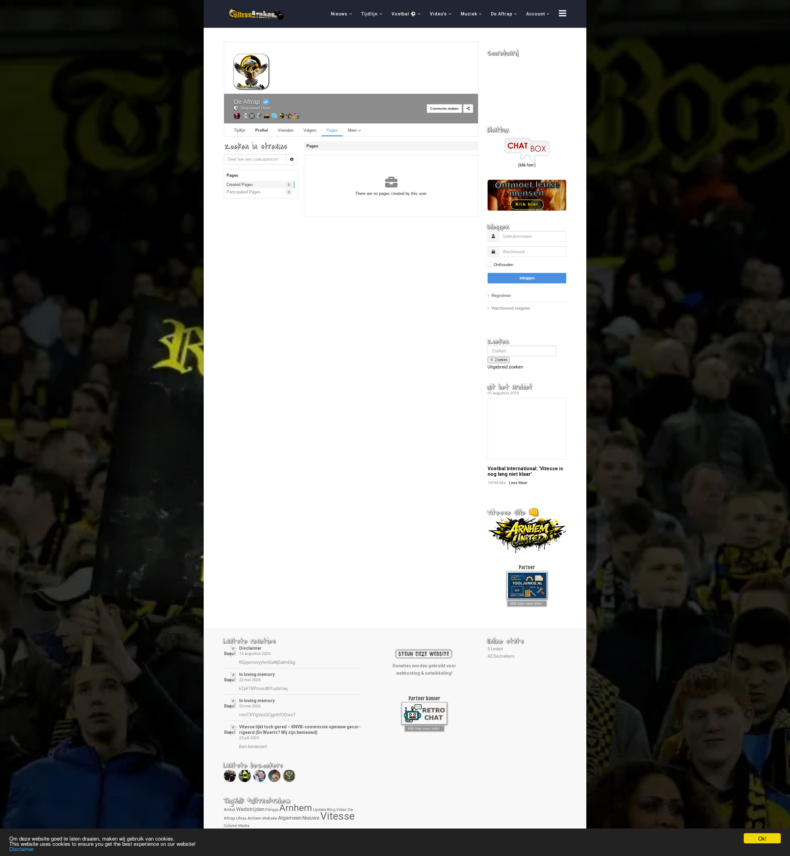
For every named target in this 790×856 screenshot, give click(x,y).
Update (319, 809)
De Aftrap (501, 13)
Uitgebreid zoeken (505, 366)
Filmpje (271, 809)
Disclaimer (250, 648)
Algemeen (289, 818)
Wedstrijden (250, 809)
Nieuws (339, 13)
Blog (331, 809)
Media (243, 825)
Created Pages (240, 184)
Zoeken (501, 360)
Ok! (762, 838)
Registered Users (254, 108)
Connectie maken (444, 108)
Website (269, 818)
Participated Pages (243, 192)
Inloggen (527, 278)
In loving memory (257, 674)
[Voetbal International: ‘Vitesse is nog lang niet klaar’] (527, 429)
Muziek (469, 13)
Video (341, 809)
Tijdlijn (369, 13)
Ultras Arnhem (248, 818)
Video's (438, 13)
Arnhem (295, 807)
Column (230, 825)
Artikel (229, 809)
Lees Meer (518, 482)
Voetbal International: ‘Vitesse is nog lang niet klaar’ (525, 471)
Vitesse (337, 816)
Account (535, 13)
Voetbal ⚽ (404, 13)
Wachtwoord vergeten (511, 308)
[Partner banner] (527, 602)
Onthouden (503, 264)
